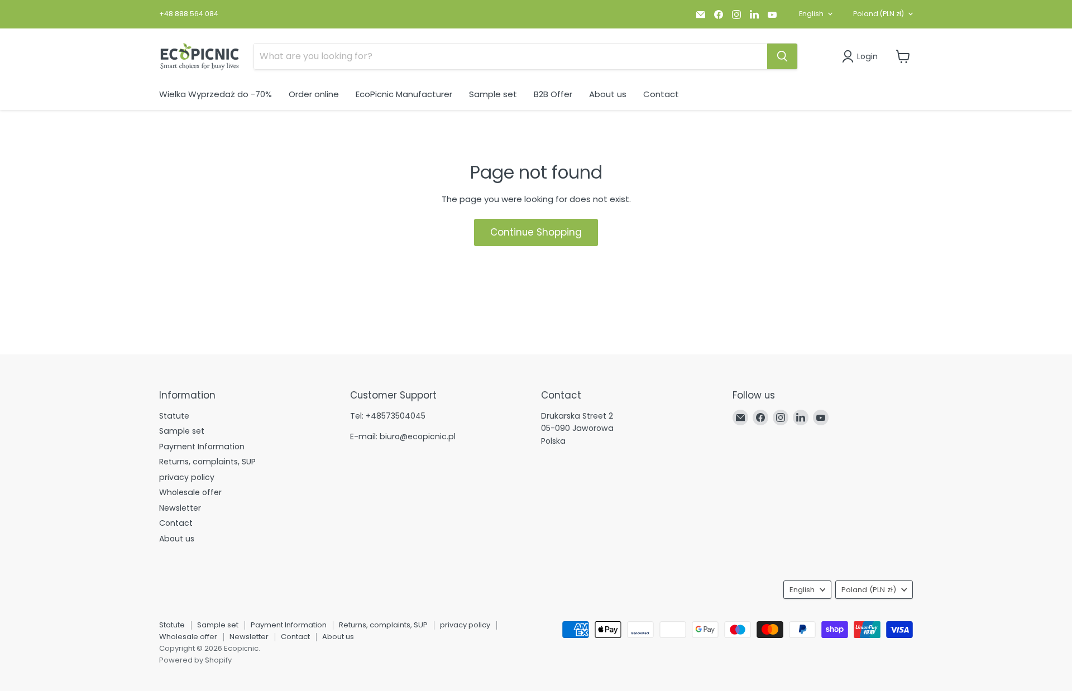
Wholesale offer (190, 492)
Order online (314, 94)
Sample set (493, 94)
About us (607, 94)
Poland (878, 13)
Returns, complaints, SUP (207, 461)
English (811, 13)
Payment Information (202, 446)
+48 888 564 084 (188, 14)
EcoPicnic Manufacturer (404, 94)
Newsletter (180, 508)
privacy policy (186, 477)
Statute (174, 415)
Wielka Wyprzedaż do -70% (215, 94)
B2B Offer (553, 94)
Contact (661, 94)
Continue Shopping (536, 232)
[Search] (782, 56)
